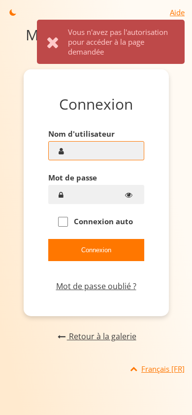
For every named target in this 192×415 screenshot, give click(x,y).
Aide (177, 12)
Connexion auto (102, 221)
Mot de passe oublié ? (96, 286)
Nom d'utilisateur (81, 134)
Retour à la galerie (101, 336)
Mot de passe (72, 177)
